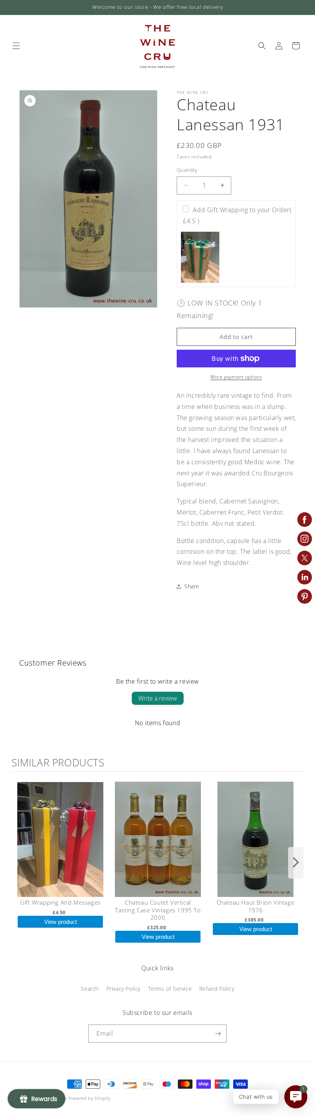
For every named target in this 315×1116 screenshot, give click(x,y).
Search (90, 988)
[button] (16, 45)
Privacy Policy (123, 988)
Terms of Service (170, 988)
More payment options (236, 377)
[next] (295, 863)
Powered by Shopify (89, 1098)
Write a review (157, 698)
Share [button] (191, 586)
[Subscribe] (217, 1034)
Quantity (187, 169)
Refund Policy (216, 988)
